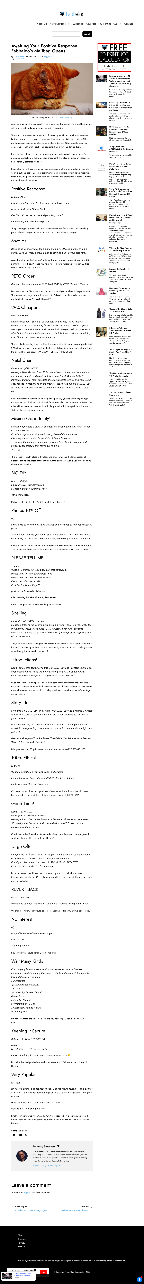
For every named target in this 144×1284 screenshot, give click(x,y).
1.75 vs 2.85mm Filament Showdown (120, 393)
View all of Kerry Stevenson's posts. (47, 1165)
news (50, 56)
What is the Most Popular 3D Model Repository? (120, 249)
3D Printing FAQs (108, 23)
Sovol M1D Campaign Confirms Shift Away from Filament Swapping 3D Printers (120, 192)
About (21, 1235)
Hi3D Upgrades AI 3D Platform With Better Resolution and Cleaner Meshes (119, 130)
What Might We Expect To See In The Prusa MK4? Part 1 (121, 352)
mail (22, 58)
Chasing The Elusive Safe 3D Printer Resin (120, 310)
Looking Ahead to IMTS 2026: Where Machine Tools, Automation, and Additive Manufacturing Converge (120, 81)
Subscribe (78, 23)
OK (43, 1272)
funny (17, 58)
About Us (42, 23)
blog (45, 56)
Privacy (21, 1243)
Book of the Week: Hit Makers (119, 270)
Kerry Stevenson (20, 56)
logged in (28, 1192)
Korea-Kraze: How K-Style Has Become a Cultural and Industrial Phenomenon (121, 219)
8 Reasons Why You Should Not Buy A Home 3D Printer (120, 331)
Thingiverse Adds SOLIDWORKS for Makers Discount (121, 149)
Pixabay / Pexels (64, 117)
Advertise (91, 23)
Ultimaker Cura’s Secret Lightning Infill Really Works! (119, 291)
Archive (21, 1246)
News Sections (58, 23)
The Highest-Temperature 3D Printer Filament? (120, 374)
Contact (128, 23)
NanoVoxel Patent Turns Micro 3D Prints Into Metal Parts (120, 166)
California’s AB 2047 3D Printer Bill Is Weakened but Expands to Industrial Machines (120, 106)
